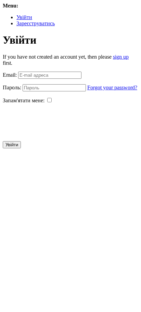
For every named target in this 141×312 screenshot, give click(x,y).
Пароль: (12, 87)
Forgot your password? (112, 87)
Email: (10, 75)
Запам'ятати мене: (23, 100)
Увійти (24, 17)
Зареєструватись (35, 23)
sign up (121, 57)
